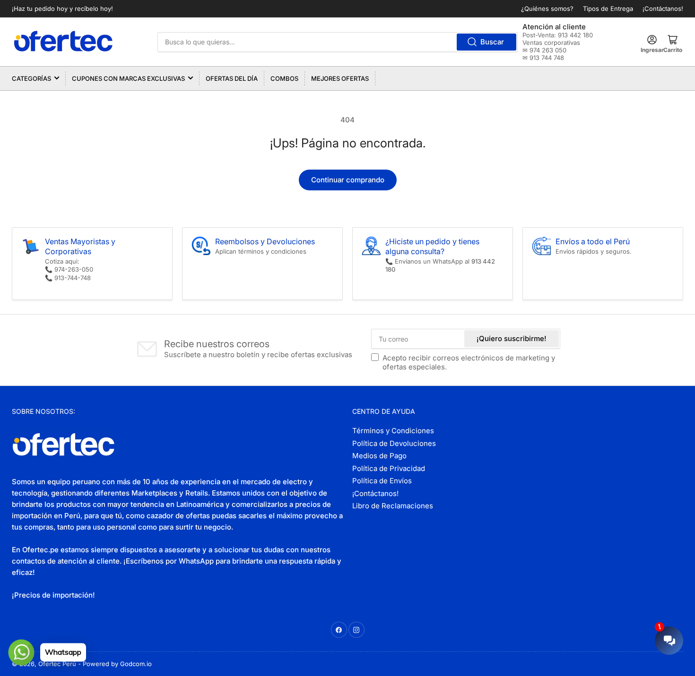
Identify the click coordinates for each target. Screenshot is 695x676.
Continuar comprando (347, 179)
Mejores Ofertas (340, 78)
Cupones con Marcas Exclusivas (128, 78)
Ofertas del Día (232, 78)
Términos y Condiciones (393, 430)
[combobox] (337, 42)
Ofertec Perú (57, 663)
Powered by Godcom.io (117, 663)
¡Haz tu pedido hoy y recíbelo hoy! (62, 8)
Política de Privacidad (388, 468)
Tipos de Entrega (608, 8)
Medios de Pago (379, 455)
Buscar (492, 41)
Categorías (31, 78)
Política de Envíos (382, 480)
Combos (284, 78)
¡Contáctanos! (663, 8)
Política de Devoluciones (394, 443)
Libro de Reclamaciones (392, 505)
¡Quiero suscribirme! (512, 338)
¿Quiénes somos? (547, 8)
